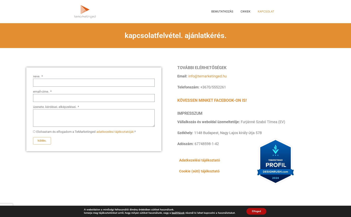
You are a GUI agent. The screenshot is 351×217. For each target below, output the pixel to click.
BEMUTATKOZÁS (222, 11)
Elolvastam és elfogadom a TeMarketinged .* (86, 132)
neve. (37, 76)
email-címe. (41, 91)
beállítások (178, 213)
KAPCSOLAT (266, 11)
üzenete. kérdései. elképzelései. (55, 107)
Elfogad (256, 211)
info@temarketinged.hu (207, 76)
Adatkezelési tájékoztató (199, 160)
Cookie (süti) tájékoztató (199, 171)
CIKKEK (245, 11)
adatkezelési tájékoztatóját (115, 132)
